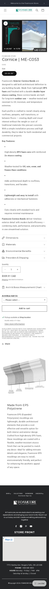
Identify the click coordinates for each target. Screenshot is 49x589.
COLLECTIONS (18, 493)
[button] (5, 10)
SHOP (8, 493)
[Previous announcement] (5, 3)
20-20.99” (9, 73)
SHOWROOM (29, 493)
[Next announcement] (44, 3)
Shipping (5, 279)
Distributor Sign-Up (24, 495)
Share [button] (7, 344)
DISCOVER (39, 493)
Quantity (5, 264)
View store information (15, 324)
